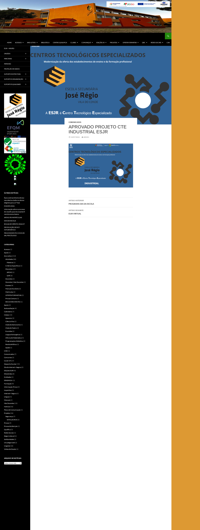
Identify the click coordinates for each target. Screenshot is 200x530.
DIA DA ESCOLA (10, 221)
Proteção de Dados (12, 69)
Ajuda (6, 253)
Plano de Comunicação (12, 410)
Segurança (9, 416)
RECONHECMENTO (12, 302)
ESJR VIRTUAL (76, 212)
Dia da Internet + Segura (12, 367)
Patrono (7, 64)
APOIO (9, 272)
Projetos (113, 42)
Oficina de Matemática (13, 338)
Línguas (7, 397)
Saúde (7, 348)
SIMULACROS (12, 420)
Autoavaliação (9, 308)
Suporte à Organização (13, 79)
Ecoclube (8, 331)
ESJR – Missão (9, 48)
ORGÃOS (7, 53)
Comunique (86, 42)
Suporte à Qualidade (12, 84)
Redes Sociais (156, 42)
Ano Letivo (31, 42)
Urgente (7, 446)
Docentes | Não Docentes (14, 282)
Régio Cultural (9, 436)
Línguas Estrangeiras (12, 335)
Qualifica (7, 429)
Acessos (18, 42)
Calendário (8, 312)
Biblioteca (45, 42)
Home (9, 42)
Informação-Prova (10, 387)
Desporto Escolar (10, 364)
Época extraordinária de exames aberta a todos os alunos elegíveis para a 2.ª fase (14, 200)
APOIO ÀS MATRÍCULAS (13, 217)
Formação (7, 384)
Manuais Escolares (12, 289)
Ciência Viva (9, 321)
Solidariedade (9, 439)
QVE (8, 276)
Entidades (7, 377)
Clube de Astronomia (12, 325)
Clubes (73, 42)
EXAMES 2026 (9, 206)
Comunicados (75, 122)
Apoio (6, 305)
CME (6, 351)
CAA (168, 42)
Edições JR (100, 42)
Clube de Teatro (11, 328)
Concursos (8, 357)
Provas (6, 423)
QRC (143, 42)
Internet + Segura (10, 393)
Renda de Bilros (11, 344)
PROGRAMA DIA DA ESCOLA (81, 202)
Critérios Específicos (12, 266)
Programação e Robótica (14, 341)
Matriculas (9, 292)
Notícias (7, 407)
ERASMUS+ (8, 380)
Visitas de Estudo (10, 449)
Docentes (8, 279)
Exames (8, 285)
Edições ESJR (8, 371)
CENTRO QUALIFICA (60, 42)
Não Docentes (9, 403)
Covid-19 (7, 361)
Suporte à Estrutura (12, 74)
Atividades (9, 259)
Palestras (10, 262)
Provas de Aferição (10, 426)
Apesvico (8, 318)
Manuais (7, 400)
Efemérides (8, 374)
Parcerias (8, 58)
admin (86, 137)
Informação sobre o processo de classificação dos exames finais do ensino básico (14, 211)
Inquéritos (8, 390)
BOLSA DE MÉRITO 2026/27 (14, 224)
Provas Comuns (11, 298)
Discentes (8, 269)
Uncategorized (9, 443)
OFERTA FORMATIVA (130, 42)
